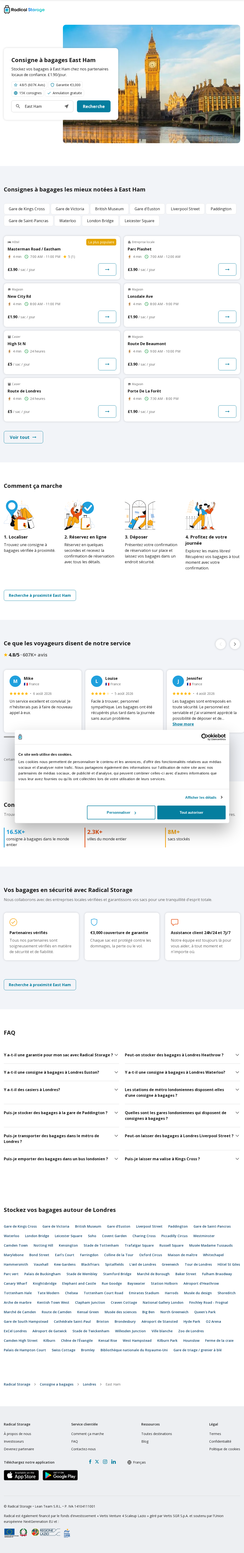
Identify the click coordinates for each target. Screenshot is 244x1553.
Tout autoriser (191, 812)
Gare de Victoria (55, 1226)
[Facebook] (90, 1462)
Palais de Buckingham (42, 1274)
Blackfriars (90, 1264)
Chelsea (71, 1293)
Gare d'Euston (118, 1226)
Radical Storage (17, 1384)
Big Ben (148, 1312)
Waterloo (11, 1236)
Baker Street (185, 1274)
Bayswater (136, 1283)
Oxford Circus (150, 1255)
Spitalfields (114, 1264)
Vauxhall (41, 1264)
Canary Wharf (15, 1283)
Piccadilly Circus (174, 1236)
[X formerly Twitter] (97, 1462)
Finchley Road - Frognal (208, 1302)
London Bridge (37, 1236)
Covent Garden (114, 1236)
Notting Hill (43, 1245)
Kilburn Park (167, 1340)
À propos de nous (17, 1433)
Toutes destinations (156, 1433)
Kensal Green (88, 1312)
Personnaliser (118, 812)
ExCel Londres (15, 1331)
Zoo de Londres (191, 1331)
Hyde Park (191, 1321)
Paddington (178, 1226)
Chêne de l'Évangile (77, 1340)
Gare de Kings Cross (20, 1226)
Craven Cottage (124, 1302)
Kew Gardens (65, 1264)
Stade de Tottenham (101, 1245)
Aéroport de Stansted (160, 1321)
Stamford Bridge (117, 1274)
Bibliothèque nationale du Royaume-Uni (134, 1350)
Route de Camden (56, 1312)
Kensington (68, 1245)
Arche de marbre (17, 1302)
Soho (92, 1236)
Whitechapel (213, 1255)
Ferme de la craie (219, 1340)
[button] (66, 106)
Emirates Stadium (144, 1293)
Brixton (103, 1321)
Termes (215, 1433)
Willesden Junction (130, 1331)
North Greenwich (174, 1312)
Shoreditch (227, 1293)
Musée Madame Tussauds (211, 1245)
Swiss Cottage (63, 1350)
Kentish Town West (53, 1302)
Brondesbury (125, 1321)
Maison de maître (182, 1255)
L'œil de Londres (142, 1264)
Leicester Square (68, 1236)
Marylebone (14, 1255)
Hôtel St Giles (229, 1264)
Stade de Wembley (81, 1274)
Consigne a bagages (56, 1384)
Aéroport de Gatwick (49, 1331)
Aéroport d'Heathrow (201, 1283)
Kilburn (49, 1340)
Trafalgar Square (139, 1245)
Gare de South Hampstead (26, 1321)
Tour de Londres (198, 1264)
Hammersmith (16, 1264)
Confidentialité (220, 1441)
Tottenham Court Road (103, 1293)
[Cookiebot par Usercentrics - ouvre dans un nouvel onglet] (205, 736)
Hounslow (191, 1340)
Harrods (171, 1293)
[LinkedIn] (113, 1462)
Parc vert (11, 1274)
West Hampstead (137, 1340)
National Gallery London (163, 1302)
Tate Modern (48, 1293)
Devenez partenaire (19, 1449)
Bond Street (39, 1255)
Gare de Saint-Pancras (212, 1226)
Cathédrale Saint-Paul (72, 1321)
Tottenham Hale (18, 1293)
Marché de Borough (153, 1274)
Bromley (88, 1350)
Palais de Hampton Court (25, 1350)
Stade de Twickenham (90, 1331)
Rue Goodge (112, 1283)
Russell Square (171, 1245)
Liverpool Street (149, 1226)
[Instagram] (105, 1462)
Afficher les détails (201, 797)
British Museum (88, 1226)
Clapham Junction (90, 1302)
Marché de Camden (20, 1312)
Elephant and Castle (79, 1283)
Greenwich (170, 1264)
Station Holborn (164, 1283)
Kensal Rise (107, 1340)
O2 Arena (213, 1321)
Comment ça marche (87, 1433)
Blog (144, 1441)
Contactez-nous (83, 1449)
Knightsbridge (44, 1283)
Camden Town (16, 1245)
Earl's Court (64, 1255)
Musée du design (198, 1293)
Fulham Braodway (217, 1274)
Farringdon (89, 1255)
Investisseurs (14, 1441)
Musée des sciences (121, 1312)
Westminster (204, 1236)
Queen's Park (205, 1312)
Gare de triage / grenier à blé (197, 1350)
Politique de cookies (224, 1449)
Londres (89, 1384)
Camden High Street (21, 1340)
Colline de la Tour (118, 1255)
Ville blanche (162, 1331)
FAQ (74, 1441)
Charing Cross (144, 1236)
